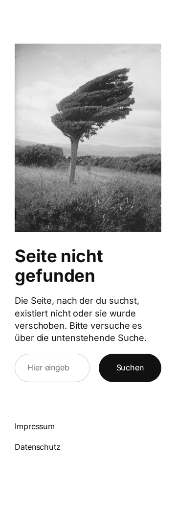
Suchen (130, 367)
